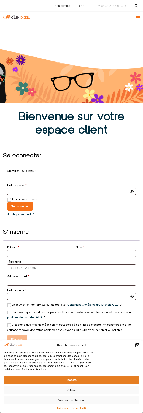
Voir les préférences (71, 400)
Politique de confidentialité (71, 408)
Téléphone (14, 261)
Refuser (72, 390)
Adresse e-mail (25, 275)
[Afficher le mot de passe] (132, 191)
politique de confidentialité (25, 317)
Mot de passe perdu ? (20, 214)
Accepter (71, 380)
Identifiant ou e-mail (28, 170)
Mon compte (62, 5)
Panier (81, 5)
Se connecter (20, 206)
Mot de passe (23, 185)
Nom (80, 247)
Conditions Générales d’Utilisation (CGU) (93, 304)
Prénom (13, 247)
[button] (137, 345)
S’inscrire (17, 339)
